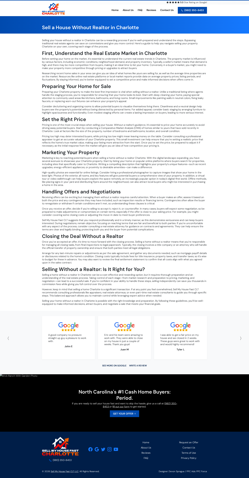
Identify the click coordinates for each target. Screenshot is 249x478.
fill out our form (121, 406)
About (128, 10)
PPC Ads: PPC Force (197, 471)
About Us (146, 447)
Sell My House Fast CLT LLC (64, 471)
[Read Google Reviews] (97, 449)
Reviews (151, 10)
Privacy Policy (188, 458)
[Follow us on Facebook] (90, 449)
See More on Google (114, 365)
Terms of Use (189, 452)
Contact (167, 10)
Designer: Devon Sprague (171, 471)
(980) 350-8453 (194, 10)
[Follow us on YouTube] (116, 449)
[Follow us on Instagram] (109, 449)
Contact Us (188, 447)
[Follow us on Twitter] (103, 449)
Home (115, 10)
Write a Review (138, 365)
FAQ (140, 10)
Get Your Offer (124, 413)
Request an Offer (188, 442)
